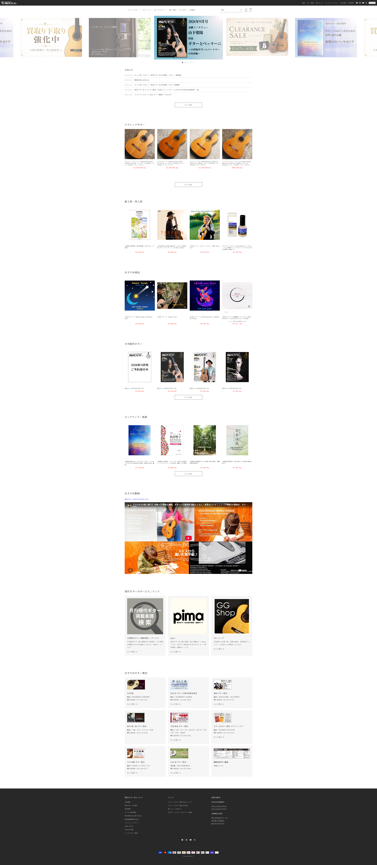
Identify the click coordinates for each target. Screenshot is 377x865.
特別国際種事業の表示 (132, 819)
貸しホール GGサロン (175, 809)
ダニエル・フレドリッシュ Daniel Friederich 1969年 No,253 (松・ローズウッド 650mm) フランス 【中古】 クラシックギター (139, 163)
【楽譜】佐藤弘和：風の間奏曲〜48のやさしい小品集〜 (139, 247)
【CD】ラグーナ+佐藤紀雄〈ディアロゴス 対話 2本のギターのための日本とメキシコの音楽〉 (237, 317)
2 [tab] (185, 62)
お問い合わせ (129, 826)
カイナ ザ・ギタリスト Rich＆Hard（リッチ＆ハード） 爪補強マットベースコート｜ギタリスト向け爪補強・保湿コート (237, 247)
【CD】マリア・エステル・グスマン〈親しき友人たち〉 (205, 247)
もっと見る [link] (174, 652)
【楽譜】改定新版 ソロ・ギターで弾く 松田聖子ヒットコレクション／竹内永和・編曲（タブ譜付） (172, 462)
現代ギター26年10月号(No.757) (134, 388)
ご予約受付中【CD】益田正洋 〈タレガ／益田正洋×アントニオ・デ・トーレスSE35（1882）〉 (171, 247)
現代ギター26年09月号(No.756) (167, 388)
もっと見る (188, 105)
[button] (134, 10)
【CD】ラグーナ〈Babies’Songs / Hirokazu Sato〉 (138, 317)
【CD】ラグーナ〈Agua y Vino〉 (167, 317)
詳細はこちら (219, 766)
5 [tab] (193, 62)
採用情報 (127, 809)
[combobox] (231, 10)
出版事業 (351, 3)
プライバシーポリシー (132, 823)
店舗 (303, 3)
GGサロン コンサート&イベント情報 (180, 812)
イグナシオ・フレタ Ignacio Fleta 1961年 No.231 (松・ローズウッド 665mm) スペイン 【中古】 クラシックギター (171, 163)
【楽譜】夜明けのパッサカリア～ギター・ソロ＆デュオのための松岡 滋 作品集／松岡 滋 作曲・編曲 (139, 463)
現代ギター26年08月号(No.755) (199, 388)
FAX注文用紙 (129, 830)
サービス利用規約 (130, 812)
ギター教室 (310, 3)
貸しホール (319, 3)
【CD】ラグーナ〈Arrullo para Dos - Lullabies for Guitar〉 (204, 317)
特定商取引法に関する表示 (133, 816)
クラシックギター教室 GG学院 (178, 805)
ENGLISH (372, 3)
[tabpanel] (188, 37)
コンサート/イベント (332, 3)
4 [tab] (190, 62)
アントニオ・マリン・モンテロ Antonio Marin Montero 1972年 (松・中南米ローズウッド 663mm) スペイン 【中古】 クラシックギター (236, 163)
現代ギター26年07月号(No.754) (232, 388)
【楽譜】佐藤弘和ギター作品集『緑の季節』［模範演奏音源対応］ (205, 462)
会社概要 (127, 802)
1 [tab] (182, 62)
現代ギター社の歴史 (131, 805)
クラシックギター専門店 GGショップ (180, 802)
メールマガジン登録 (131, 833)
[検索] (241, 10)
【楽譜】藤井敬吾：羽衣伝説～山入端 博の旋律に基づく (237, 462)
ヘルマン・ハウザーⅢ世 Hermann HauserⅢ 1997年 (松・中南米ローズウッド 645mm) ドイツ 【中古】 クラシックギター (204, 163)
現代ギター (191, 856)
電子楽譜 (343, 3)
